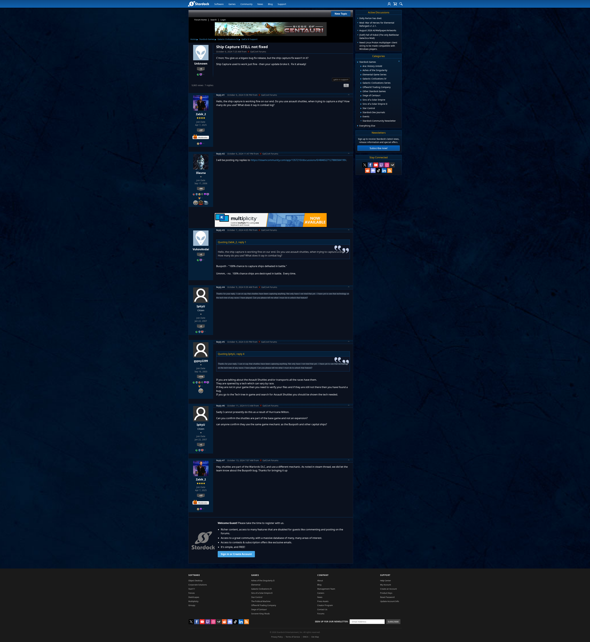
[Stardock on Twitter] (365, 165)
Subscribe (393, 621)
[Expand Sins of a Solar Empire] (361, 100)
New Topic (341, 13)
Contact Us (322, 609)
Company (322, 575)
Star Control (256, 597)
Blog (270, 4)
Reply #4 (220, 287)
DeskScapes (193, 597)
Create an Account (388, 588)
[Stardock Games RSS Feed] (389, 170)
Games (232, 4)
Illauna (201, 173)
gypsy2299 (201, 361)
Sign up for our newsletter (331, 621)
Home (193, 39)
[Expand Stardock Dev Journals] (361, 112)
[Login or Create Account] (389, 3)
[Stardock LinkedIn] (384, 170)
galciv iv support (340, 79)
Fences (191, 593)
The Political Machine (260, 601)
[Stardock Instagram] (387, 165)
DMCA (305, 637)
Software (219, 4)
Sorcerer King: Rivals (260, 613)
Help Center (385, 580)
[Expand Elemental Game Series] (361, 74)
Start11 (191, 588)
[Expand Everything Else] (357, 126)
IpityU (201, 306)
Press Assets (322, 601)
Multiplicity (193, 601)
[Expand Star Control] (361, 108)
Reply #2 (220, 153)
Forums (320, 613)
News (260, 4)
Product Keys (386, 593)
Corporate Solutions (197, 584)
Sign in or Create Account (236, 554)
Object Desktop (195, 580)
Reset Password (387, 597)
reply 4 (240, 354)
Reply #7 (220, 460)
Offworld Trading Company (263, 605)
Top (349, 95)
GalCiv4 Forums (258, 51)
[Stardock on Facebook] (370, 165)
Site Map (315, 637)
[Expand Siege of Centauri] (361, 96)
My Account (385, 584)
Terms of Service (293, 637)
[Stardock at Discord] (373, 170)
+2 (201, 326)
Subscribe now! (378, 148)
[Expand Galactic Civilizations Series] (361, 83)
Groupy (191, 605)
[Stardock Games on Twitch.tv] (381, 165)
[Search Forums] (401, 3)
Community (246, 4)
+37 (201, 130)
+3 (201, 68)
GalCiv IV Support (250, 39)
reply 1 (242, 242)
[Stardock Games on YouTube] (376, 165)
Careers (320, 593)
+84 (201, 188)
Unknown (200, 63)
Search (213, 19)
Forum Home (200, 19)
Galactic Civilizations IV (228, 39)
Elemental (255, 584)
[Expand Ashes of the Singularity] (361, 70)
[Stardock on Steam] (392, 165)
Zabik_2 (201, 114)
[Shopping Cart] (395, 3)
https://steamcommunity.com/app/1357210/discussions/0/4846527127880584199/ (298, 160)
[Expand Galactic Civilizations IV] (361, 79)
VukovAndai (201, 249)
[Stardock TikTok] (378, 170)
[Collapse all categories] (399, 61)
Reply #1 (220, 94)
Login (223, 19)
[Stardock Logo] (198, 4)
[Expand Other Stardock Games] (361, 91)
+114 (201, 376)
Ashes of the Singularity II (262, 580)
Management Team (326, 588)
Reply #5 (220, 341)
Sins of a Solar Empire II (261, 593)
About (320, 580)
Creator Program (325, 605)
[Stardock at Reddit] (367, 170)
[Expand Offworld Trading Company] (361, 87)
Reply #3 (220, 230)
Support (282, 4)
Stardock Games (206, 39)
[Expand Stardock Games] (357, 62)
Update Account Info (389, 601)
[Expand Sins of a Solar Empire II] (361, 104)
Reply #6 (220, 405)
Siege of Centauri (259, 609)
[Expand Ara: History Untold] (361, 66)
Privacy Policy (277, 637)
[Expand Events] (361, 116)
